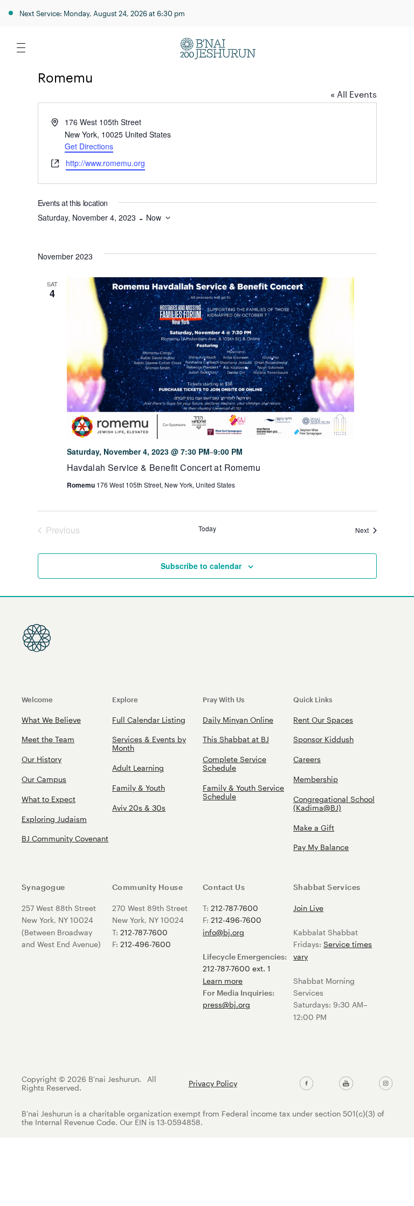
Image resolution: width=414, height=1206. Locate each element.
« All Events (353, 94)
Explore (125, 699)
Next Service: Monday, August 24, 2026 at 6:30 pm (102, 13)
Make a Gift (313, 827)
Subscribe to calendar (201, 565)
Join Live (308, 908)
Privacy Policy (213, 1083)
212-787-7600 (144, 932)
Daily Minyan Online (238, 719)
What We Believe (51, 719)
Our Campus (44, 779)
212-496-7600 (145, 944)
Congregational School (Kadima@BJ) (334, 803)
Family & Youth (138, 787)
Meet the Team (48, 739)
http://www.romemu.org (105, 162)
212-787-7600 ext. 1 (237, 968)
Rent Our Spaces (323, 719)
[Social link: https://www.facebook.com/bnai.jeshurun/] (306, 1084)
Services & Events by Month (149, 743)
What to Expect (48, 799)
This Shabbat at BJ (236, 739)
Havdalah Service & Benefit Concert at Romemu (164, 467)
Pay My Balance (321, 847)
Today (207, 528)
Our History (41, 759)
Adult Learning (138, 767)
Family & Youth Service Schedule (243, 792)
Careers (307, 759)
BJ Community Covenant (65, 838)
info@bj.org (223, 932)
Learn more (223, 980)
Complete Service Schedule (234, 763)
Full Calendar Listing (148, 719)
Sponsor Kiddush (323, 739)
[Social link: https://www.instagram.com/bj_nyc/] (385, 1084)
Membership (315, 779)
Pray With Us (223, 699)
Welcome (37, 699)
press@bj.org (226, 1004)
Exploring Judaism (54, 819)
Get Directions (89, 146)
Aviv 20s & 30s (138, 807)
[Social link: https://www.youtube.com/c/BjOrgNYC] (346, 1084)
